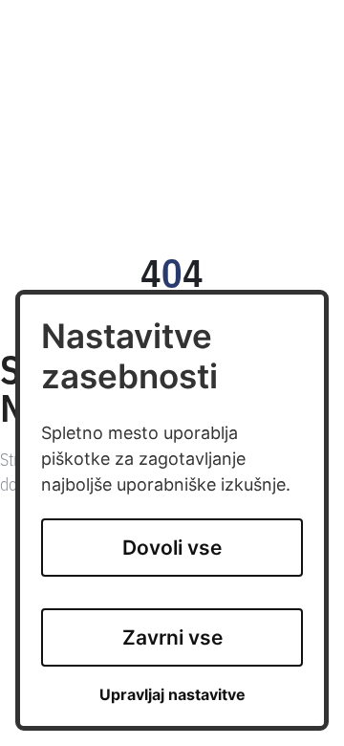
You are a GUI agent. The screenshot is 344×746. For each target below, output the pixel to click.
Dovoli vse (172, 548)
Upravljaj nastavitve (172, 695)
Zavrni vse (172, 637)
